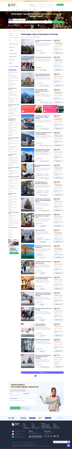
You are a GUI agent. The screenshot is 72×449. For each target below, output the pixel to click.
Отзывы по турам (56, 426)
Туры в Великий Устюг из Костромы (12, 218)
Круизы (15, 19)
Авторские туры (22, 19)
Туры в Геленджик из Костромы (13, 223)
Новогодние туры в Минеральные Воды (11, 113)
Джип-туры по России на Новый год (13, 144)
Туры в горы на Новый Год (12, 151)
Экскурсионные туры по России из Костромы (13, 174)
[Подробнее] (20, 434)
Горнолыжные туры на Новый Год (13, 141)
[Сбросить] (50, 21)
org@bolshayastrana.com (36, 433)
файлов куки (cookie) (62, 442)
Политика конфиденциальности (29, 442)
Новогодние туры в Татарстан (13, 98)
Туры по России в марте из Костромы (12, 197)
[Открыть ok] (51, 436)
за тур (11, 35)
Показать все (10, 102)
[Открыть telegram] (45, 436)
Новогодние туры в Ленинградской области (12, 93)
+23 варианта (56, 207)
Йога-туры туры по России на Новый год (13, 150)
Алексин (9, 232)
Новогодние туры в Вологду (12, 107)
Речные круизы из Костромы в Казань (13, 183)
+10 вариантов (56, 301)
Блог (32, 423)
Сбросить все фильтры (14, 66)
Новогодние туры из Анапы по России (13, 78)
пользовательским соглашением (25, 409)
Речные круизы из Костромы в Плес (13, 189)
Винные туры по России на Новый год (12, 128)
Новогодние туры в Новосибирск (13, 115)
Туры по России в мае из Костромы (12, 202)
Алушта (9, 235)
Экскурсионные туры (40, 50)
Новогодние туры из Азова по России (13, 73)
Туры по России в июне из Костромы (12, 205)
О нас (54, 423)
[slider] (8, 37)
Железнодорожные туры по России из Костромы (12, 171)
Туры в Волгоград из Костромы (13, 220)
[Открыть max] (57, 436)
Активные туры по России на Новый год (13, 125)
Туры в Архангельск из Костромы (12, 216)
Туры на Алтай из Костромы (12, 163)
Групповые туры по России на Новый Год (13, 133)
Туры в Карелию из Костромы (13, 160)
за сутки (16, 35)
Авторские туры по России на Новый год (13, 123)
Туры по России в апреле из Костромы (12, 200)
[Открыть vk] (48, 436)
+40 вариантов (56, 175)
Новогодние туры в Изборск (12, 109)
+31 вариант (56, 223)
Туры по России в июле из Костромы (12, 208)
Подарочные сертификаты (45, 426)
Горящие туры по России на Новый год (12, 131)
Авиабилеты (43, 423)
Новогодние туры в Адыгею (12, 91)
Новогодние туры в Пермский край (13, 96)
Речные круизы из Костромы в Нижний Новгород (13, 186)
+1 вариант (55, 348)
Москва (39, 4)
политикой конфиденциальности (26, 408)
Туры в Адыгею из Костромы (13, 157)
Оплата (24, 426)
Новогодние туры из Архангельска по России (12, 84)
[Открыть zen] (54, 436)
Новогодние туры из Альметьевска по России (12, 76)
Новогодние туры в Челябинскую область (12, 100)
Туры (11, 19)
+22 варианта (56, 50)
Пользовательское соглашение (17, 442)
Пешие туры (46, 192)
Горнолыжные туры (47, 239)
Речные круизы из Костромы (13, 178)
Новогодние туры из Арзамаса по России (13, 81)
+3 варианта (56, 270)
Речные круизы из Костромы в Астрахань (13, 181)
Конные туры (46, 175)
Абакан (9, 229)
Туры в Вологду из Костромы (13, 222)
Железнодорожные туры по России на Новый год (12, 147)
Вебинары (33, 426)
